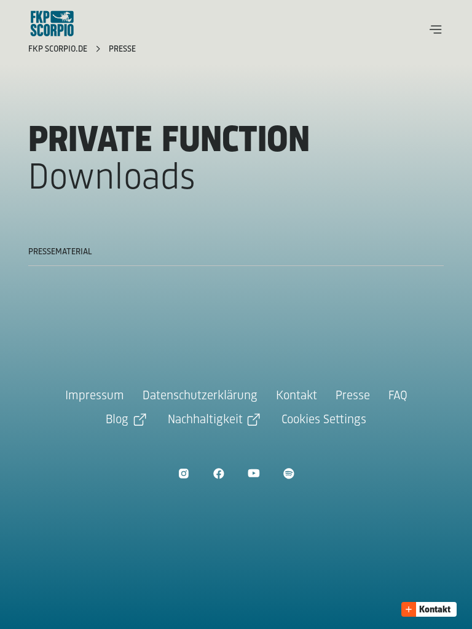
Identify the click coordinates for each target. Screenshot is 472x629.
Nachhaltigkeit (205, 419)
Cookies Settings (323, 419)
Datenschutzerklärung (200, 395)
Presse (122, 49)
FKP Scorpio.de (59, 49)
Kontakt (296, 395)
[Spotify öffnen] (288, 473)
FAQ (397, 395)
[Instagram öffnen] (183, 473)
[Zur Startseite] (52, 23)
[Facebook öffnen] (218, 473)
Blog (117, 419)
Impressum (94, 395)
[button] (436, 29)
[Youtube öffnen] (253, 473)
